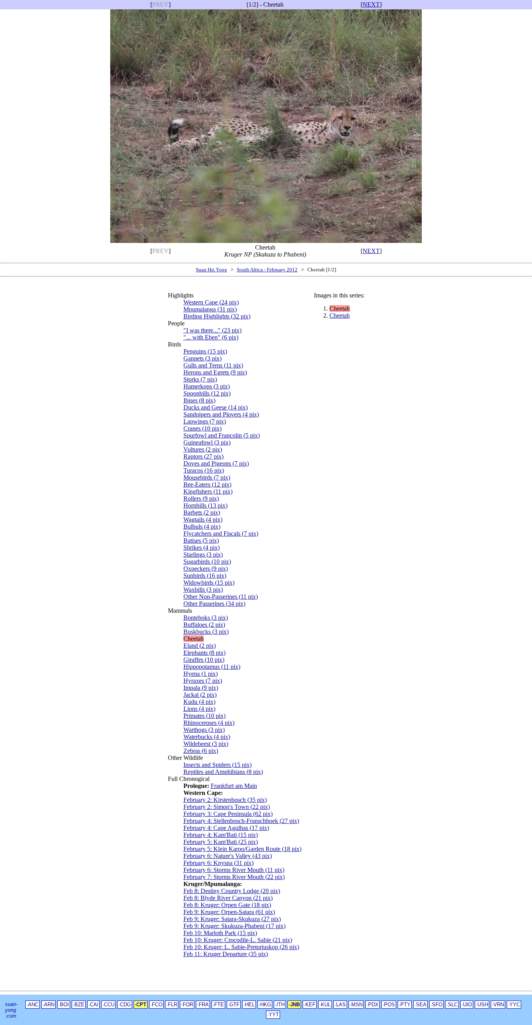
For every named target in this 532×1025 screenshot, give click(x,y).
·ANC (32, 1004)
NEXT (371, 4)
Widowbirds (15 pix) (208, 582)
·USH (482, 1004)
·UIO (467, 1004)
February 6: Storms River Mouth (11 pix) (233, 870)
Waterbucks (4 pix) (206, 736)
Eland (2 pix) (199, 645)
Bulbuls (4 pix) (201, 526)
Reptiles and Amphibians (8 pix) (223, 771)
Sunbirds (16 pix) (204, 575)
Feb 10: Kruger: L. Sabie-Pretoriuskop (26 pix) (241, 947)
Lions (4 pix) (199, 708)
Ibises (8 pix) (199, 400)
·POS (388, 1004)
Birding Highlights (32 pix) (216, 316)
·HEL (249, 1004)
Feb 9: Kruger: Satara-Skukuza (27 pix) (232, 919)
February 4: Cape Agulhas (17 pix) (226, 828)
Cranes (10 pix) (202, 428)
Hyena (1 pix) (200, 673)
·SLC (452, 1004)
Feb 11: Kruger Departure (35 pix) (225, 954)
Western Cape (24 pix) (211, 302)
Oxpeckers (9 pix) (205, 568)
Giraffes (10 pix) (203, 659)
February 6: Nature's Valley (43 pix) (227, 856)
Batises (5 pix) (201, 540)
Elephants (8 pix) (204, 652)
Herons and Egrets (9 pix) (215, 372)
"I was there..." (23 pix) (212, 330)
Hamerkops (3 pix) (206, 386)
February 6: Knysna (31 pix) (218, 863)
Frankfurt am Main (234, 785)
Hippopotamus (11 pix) (211, 666)
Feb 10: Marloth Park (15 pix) (220, 933)
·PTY (404, 1004)
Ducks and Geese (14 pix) (215, 407)
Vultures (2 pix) (202, 449)
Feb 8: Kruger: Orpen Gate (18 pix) (227, 905)
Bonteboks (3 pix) (205, 617)
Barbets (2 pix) (201, 512)
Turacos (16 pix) (203, 470)
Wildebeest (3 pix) (205, 743)
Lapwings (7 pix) (204, 421)
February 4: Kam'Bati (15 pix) (220, 835)
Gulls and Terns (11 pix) (213, 365)
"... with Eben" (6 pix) (210, 337)
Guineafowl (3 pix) (207, 442)
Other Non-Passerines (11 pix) (220, 596)
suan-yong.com (11, 1010)
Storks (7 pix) (200, 379)
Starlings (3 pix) (203, 554)
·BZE (79, 1004)
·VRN (498, 1004)
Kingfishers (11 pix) (208, 491)
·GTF (234, 1004)
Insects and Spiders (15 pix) (217, 764)
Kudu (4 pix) (199, 701)
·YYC (514, 1004)
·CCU (108, 1004)
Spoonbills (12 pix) (207, 393)
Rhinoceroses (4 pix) (208, 722)
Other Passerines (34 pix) (214, 603)
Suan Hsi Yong (211, 270)
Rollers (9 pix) (201, 498)
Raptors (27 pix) (203, 456)
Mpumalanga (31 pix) (210, 309)
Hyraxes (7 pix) (202, 680)
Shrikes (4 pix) (201, 547)
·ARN (48, 1004)
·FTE (218, 1004)
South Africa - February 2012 (267, 270)
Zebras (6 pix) (200, 750)
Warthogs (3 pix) (204, 729)
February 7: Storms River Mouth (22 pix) (234, 877)
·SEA (420, 1004)
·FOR (187, 1004)
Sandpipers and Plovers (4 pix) (221, 414)
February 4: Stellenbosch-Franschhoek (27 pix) (241, 821)
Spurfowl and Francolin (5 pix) (221, 435)
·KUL (325, 1004)
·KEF (309, 1004)
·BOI (63, 1004)
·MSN (356, 1004)
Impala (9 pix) (200, 687)
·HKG (265, 1004)
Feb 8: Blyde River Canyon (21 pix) (228, 898)
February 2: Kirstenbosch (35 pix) (225, 799)
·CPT (140, 1004)
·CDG (124, 1004)
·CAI (93, 1004)
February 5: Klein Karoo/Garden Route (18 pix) (242, 849)
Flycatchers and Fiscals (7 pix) (220, 533)
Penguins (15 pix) (205, 351)
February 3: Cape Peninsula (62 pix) (228, 814)
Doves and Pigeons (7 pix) (216, 463)
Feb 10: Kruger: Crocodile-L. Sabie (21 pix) (237, 940)
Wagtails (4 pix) (202, 519)
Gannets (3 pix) (202, 358)
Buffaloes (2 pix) (204, 624)
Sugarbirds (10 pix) (207, 561)
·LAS (340, 1004)
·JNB (294, 1004)
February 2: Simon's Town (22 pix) (226, 806)
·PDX (372, 1004)
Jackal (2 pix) (200, 694)
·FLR (171, 1004)
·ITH (280, 1004)
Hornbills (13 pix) (205, 505)
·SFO (436, 1004)
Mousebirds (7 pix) (206, 477)
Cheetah (339, 315)
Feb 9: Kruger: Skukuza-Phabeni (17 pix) (234, 926)
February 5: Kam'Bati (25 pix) (220, 842)
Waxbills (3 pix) (203, 589)
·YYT (273, 1015)
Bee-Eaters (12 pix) (207, 484)
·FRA (203, 1004)
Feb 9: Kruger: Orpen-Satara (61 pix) (229, 912)
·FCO (156, 1004)
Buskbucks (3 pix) (206, 631)
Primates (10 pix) (204, 715)
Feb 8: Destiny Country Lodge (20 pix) (231, 891)
